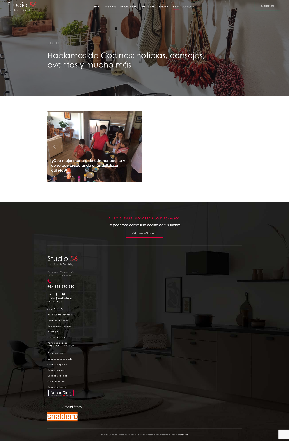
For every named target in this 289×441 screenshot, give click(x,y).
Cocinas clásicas (56, 381)
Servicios (145, 6)
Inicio (97, 6)
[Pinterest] (64, 294)
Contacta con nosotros (59, 325)
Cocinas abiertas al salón (60, 358)
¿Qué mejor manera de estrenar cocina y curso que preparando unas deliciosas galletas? (88, 165)
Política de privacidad (59, 337)
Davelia (184, 434)
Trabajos (163, 6)
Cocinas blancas (56, 370)
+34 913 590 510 (60, 286)
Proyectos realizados (57, 320)
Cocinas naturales (56, 387)
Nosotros (110, 6)
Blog (176, 6)
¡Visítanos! (267, 5)
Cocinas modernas (57, 375)
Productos (126, 6)
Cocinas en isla (55, 353)
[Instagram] (51, 294)
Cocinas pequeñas (57, 364)
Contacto (189, 6)
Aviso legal (52, 331)
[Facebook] (57, 294)
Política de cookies (57, 342)
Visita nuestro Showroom (144, 233)
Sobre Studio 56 (55, 309)
